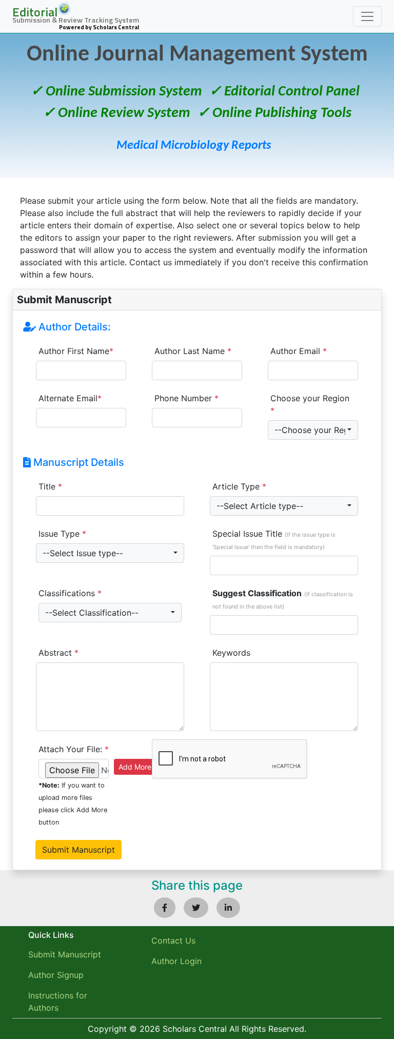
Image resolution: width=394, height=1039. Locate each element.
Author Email (298, 351)
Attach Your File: (73, 749)
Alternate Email (70, 398)
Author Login (176, 961)
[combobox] (313, 430)
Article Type (239, 486)
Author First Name (75, 351)
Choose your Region (309, 404)
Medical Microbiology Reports (193, 146)
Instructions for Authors (57, 1001)
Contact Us (173, 940)
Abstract (58, 653)
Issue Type (62, 533)
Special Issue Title (274, 539)
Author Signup (56, 975)
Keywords (231, 653)
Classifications (70, 593)
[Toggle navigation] (367, 16)
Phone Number (186, 398)
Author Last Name (192, 351)
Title (50, 486)
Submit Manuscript (64, 954)
